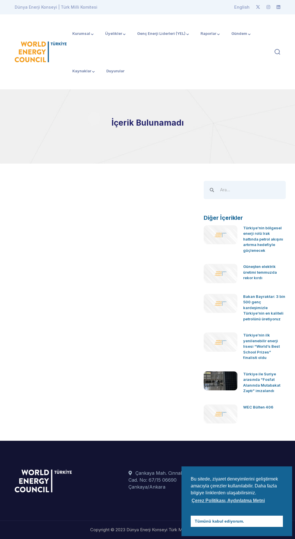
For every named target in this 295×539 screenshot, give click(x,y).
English (241, 7)
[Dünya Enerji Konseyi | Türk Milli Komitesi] (41, 51)
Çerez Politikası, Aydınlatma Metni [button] (228, 500)
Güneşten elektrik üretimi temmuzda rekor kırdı (260, 272)
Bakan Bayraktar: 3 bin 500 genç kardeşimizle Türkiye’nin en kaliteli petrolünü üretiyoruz (264, 307)
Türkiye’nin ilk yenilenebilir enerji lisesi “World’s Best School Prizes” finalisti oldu (261, 346)
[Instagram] (268, 7)
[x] (258, 7)
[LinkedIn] (278, 7)
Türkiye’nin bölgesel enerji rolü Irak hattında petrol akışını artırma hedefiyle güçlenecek (263, 239)
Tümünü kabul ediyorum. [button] (219, 521)
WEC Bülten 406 (258, 407)
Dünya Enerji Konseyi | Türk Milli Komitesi (56, 7)
